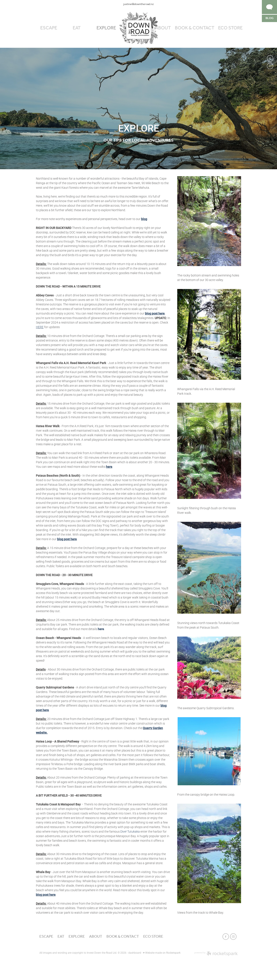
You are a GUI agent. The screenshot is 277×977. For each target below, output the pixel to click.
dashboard (134, 952)
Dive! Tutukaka (130, 831)
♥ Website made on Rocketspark (161, 952)
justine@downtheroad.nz (138, 4)
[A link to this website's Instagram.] (270, 66)
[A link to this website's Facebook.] (270, 58)
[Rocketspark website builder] (216, 954)
